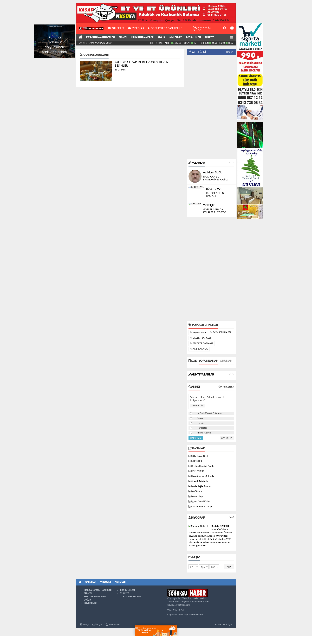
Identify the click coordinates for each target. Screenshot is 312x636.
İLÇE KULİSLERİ (193, 37)
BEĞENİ (199, 52)
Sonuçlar (226, 438)
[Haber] (80, 37)
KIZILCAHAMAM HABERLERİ (100, 37)
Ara (229, 566)
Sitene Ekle (113, 624)
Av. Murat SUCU (212, 172)
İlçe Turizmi (196, 491)
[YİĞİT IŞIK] (195, 204)
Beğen (229, 52)
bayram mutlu (199, 332)
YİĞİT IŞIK (209, 205)
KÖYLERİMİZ (175, 37)
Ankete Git (197, 406)
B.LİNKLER (196, 461)
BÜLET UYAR (213, 189)
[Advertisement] (211, 107)
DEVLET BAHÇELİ (201, 338)
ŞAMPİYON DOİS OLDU (100, 43)
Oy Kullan (195, 438)
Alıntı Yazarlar (202, 374)
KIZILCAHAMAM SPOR (142, 37)
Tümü (230, 518)
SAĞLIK (161, 37)
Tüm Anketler (225, 387)
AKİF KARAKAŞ (200, 349)
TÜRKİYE (209, 37)
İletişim (98, 624)
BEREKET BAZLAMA (202, 343)
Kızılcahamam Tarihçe (201, 506)
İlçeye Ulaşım (197, 496)
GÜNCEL (123, 37)
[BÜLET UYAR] (196, 187)
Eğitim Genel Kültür (200, 501)
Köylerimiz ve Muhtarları (203, 476)
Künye (85, 624)
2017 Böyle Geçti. (200, 456)
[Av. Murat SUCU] (195, 176)
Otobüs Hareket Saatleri (203, 466)
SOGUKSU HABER (222, 332)
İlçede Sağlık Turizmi (201, 486)
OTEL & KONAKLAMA (130, 597)
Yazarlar (198, 162)
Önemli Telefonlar (199, 481)
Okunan (226, 360)
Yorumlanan (208, 360)
